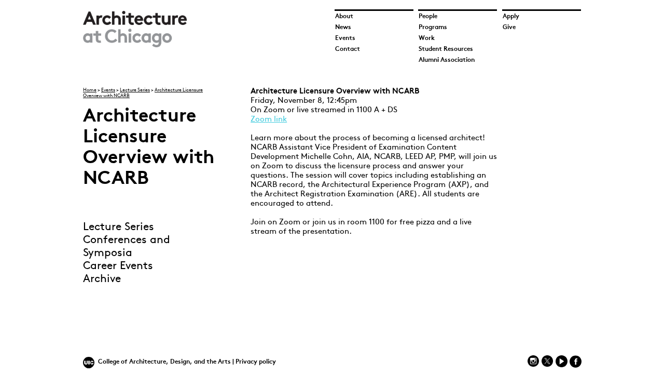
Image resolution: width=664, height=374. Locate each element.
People (428, 17)
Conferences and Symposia (126, 247)
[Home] (135, 45)
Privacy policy (256, 362)
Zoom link (269, 120)
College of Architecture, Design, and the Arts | (167, 362)
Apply (511, 17)
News (343, 27)
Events (345, 38)
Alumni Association (447, 60)
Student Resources (446, 49)
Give (509, 27)
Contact (347, 49)
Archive (102, 279)
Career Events (118, 266)
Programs (433, 27)
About (344, 17)
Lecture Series (135, 90)
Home (89, 90)
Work (427, 38)
